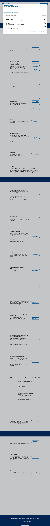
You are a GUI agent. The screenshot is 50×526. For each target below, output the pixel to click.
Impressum (16, 12)
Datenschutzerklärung (8, 12)
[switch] (45, 19)
